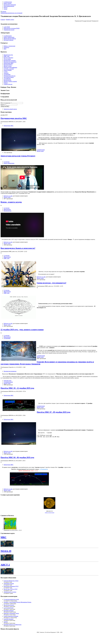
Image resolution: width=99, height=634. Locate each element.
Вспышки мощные (9, 610)
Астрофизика (7, 78)
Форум (5, 7)
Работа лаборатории (9, 37)
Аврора (6, 621)
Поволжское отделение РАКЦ (11, 28)
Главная (3, 19)
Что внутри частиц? (9, 605)
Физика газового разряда (10, 81)
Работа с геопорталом (9, 46)
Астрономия (7, 74)
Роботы (6, 82)
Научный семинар (8, 40)
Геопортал (6, 47)
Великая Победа (8, 64)
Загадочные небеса (9, 77)
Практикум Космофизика (10, 67)
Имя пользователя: (6, 103)
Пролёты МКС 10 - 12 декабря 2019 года (17, 388)
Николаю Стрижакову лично (11, 613)
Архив (5, 9)
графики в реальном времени (49, 512)
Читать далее (40, 151)
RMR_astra (6, 56)
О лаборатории (8, 35)
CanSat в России (8, 84)
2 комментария (41, 149)
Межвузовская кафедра (10, 38)
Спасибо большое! (8, 619)
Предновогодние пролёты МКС (14, 118)
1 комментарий (41, 355)
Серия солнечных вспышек (11, 616)
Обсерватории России (9, 75)
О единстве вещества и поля (11, 599)
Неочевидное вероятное (10, 61)
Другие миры (7, 59)
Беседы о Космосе (8, 57)
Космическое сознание (10, 60)
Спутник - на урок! (9, 68)
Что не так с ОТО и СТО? (10, 589)
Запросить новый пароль (10, 109)
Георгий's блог (7, 380)
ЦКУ (5, 48)
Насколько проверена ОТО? (11, 586)
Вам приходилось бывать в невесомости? (18, 248)
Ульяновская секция (9, 29)
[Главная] (3, 11)
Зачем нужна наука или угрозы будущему (18, 156)
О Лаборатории (8, 2)
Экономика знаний (9, 583)
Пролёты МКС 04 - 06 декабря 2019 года (17, 457)
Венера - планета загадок (11, 202)
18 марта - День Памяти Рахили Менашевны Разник (17, 602)
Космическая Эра (8, 54)
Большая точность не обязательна (12, 624)
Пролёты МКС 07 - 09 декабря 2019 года (53, 412)
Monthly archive (10, 19)
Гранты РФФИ (8, 70)
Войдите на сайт (8, 196)
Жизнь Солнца (8, 66)
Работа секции (7, 3)
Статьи (5, 71)
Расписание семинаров (10, 4)
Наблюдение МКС (8, 63)
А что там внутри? (9, 607)
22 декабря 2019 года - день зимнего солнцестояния (22, 330)
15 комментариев (8, 382)
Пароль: (3, 104)
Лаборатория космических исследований (11, 13)
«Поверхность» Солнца (10, 592)
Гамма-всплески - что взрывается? (51, 283)
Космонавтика (7, 80)
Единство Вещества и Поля (11, 580)
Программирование (9, 6)
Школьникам (7, 209)
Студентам (6, 161)
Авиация (6, 73)
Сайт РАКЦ (7, 27)
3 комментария (41, 406)
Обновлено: (7, 530)
